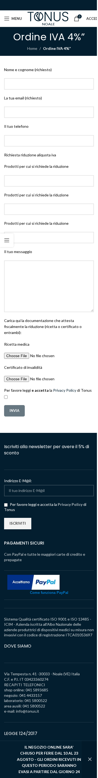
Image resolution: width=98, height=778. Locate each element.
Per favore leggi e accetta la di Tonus (45, 507)
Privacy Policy (64, 390)
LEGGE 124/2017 (20, 733)
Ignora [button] (90, 759)
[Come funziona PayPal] (33, 581)
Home (32, 48)
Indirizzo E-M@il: (18, 480)
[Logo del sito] (47, 18)
